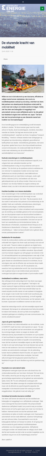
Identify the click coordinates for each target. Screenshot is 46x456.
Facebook (11, 59)
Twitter (15, 59)
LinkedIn (20, 59)
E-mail (25, 59)
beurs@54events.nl (14, 452)
